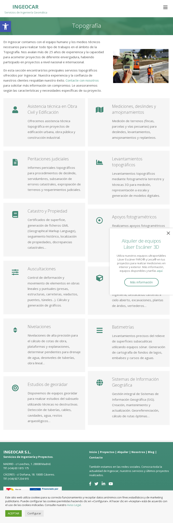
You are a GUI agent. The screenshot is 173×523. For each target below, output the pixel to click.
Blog (151, 452)
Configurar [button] (34, 513)
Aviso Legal (74, 505)
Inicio (93, 452)
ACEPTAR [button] (13, 513)
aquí (159, 271)
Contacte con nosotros (82, 80)
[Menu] (165, 7)
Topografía (86, 25)
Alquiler (122, 452)
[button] (5, 26)
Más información (141, 282)
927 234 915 (21, 479)
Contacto (96, 457)
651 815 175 (21, 468)
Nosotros (138, 452)
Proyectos (107, 452)
